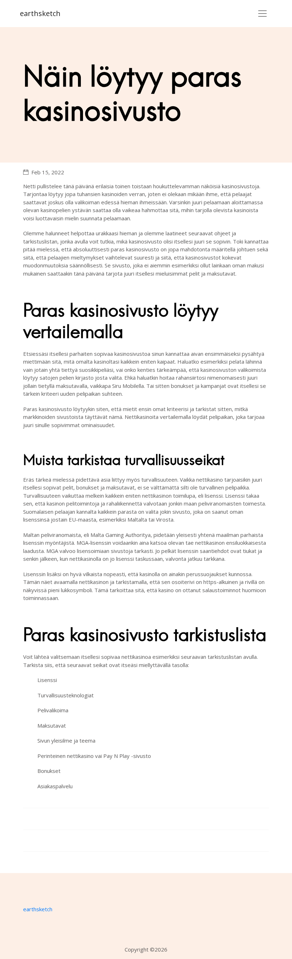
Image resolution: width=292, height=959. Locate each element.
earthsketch (40, 13)
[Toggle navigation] (262, 13)
